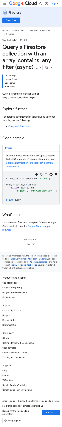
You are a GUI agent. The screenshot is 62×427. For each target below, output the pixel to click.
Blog (4, 370)
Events (5, 375)
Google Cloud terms (50, 401)
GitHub (5, 338)
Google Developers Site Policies (23, 265)
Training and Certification (14, 357)
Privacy (21, 401)
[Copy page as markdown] (46, 67)
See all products (10, 283)
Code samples (9, 348)
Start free (11, 20)
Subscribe (51, 412)
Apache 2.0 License (38, 262)
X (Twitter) (7, 380)
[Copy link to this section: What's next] (25, 215)
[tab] (9, 147)
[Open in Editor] (46, 174)
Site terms (33, 401)
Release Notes (9, 320)
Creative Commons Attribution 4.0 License (29, 259)
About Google (8, 401)
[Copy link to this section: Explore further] (30, 109)
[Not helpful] (25, 40)
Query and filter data (18, 126)
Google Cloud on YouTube (14, 385)
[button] (9, 147)
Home (5, 30)
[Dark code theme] (36, 174)
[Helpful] (21, 40)
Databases (33, 30)
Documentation (18, 30)
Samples (10, 34)
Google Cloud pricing (12, 287)
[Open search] (41, 3)
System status (9, 325)
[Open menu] (5, 3)
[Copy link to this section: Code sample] (27, 138)
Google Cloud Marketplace (14, 292)
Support (6, 315)
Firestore (14, 13)
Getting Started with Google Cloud (18, 343)
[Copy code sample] (41, 174)
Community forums (11, 310)
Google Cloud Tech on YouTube (17, 390)
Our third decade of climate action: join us (23, 406)
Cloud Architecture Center (14, 352)
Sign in (55, 3)
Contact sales (8, 297)
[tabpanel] (31, 179)
